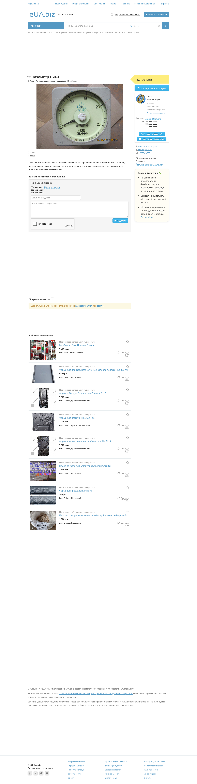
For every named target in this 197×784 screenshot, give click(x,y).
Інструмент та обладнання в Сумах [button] (73, 32)
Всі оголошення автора (156, 113)
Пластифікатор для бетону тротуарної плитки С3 (85, 465)
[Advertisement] (98, 55)
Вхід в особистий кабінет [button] (127, 14)
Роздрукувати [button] (145, 152)
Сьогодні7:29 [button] (125, 378)
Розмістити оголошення (153, 765)
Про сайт (70, 778)
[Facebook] (30, 773)
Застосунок (99, 3)
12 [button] (33, 357)
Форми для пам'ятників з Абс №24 (77, 417)
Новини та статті (74, 773)
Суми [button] (136, 25)
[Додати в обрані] (29, 77)
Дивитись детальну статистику (149, 164)
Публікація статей (151, 769)
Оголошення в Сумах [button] (43, 32)
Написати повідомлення (153, 138)
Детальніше (146, 217)
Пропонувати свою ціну (152, 88)
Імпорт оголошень (81, 3)
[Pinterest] (35, 773)
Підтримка (164, 3)
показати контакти (153, 118)
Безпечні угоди (111, 778)
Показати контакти (52, 187)
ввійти (100, 305)
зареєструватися (83, 305)
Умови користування (113, 765)
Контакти (147, 778)
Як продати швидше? (75, 765)
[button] (60, 25)
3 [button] (32, 405)
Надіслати (121, 220)
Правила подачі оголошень (116, 761)
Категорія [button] (36, 25)
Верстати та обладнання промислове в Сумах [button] (116, 32)
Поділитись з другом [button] (147, 146)
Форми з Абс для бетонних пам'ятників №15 (82, 393)
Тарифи (113, 3)
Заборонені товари (113, 769)
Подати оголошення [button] (157, 14)
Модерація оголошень (76, 761)
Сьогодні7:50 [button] (125, 353)
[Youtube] (47, 773)
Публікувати (61, 3)
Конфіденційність (112, 773)
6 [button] (32, 503)
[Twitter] (41, 773)
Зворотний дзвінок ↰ (153, 133)
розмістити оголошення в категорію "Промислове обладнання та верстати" (96, 693)
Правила (125, 3)
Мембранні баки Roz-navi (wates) (76, 345)
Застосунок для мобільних (154, 761)
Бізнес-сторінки (150, 773)
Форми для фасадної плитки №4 (76, 490)
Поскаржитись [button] (145, 149)
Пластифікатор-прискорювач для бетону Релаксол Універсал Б (93, 515)
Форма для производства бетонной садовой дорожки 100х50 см (93, 369)
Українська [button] (33, 3)
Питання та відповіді (144, 3)
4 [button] (33, 429)
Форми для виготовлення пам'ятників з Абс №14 (85, 441)
